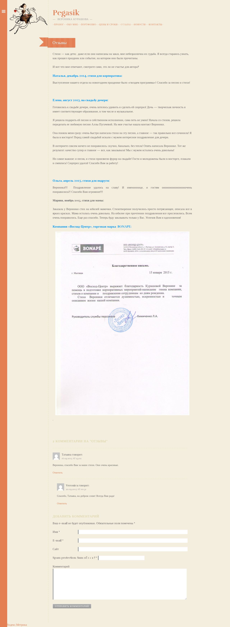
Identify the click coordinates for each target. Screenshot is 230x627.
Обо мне (72, 24)
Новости (140, 24)
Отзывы (126, 24)
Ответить (58, 472)
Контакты (155, 24)
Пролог (59, 24)
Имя (56, 532)
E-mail (58, 540)
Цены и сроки (108, 24)
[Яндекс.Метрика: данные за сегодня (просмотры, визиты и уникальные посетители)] (15, 625)
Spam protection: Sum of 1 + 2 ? (74, 558)
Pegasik (66, 12)
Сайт (56, 549)
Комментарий (61, 566)
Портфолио (88, 24)
